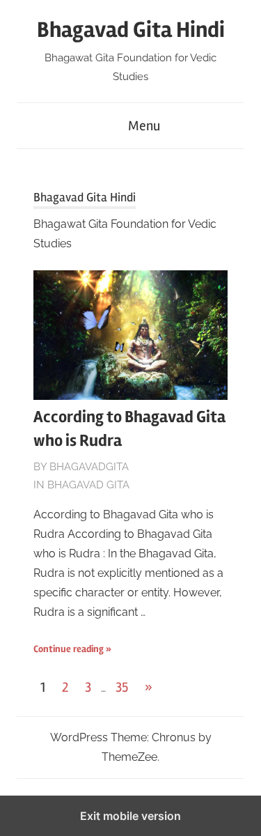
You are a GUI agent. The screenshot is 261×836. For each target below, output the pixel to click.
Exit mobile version (130, 816)
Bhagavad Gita (88, 485)
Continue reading (68, 649)
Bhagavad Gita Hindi (131, 29)
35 (122, 687)
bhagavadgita (89, 466)
